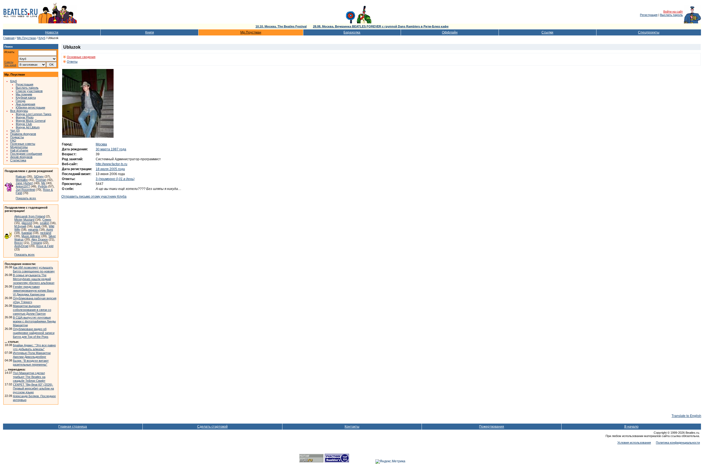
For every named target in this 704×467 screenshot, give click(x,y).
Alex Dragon (39, 239)
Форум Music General (30, 120)
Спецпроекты (648, 32)
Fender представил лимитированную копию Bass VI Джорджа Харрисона (33, 290)
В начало (631, 427)
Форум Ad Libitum (28, 127)
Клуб (41, 38)
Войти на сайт (673, 11)
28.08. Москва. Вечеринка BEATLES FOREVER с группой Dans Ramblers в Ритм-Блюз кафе (381, 26)
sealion (44, 223)
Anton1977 (23, 186)
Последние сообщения (26, 153)
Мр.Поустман (250, 32)
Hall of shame (19, 150)
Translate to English (686, 416)
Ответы (72, 61)
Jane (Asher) (24, 183)
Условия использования (634, 442)
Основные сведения (81, 57)
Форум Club (24, 124)
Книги (149, 32)
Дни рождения (25, 104)
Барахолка (351, 32)
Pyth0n (42, 186)
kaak (37, 226)
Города (20, 101)
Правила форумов (23, 134)
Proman (41, 179)
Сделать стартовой (212, 427)
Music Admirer (30, 236)
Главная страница (72, 427)
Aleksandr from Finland (29, 216)
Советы (8, 62)
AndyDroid (21, 246)
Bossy (18, 242)
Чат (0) (15, 130)
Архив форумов (21, 157)
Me (43, 183)
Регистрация (649, 14)
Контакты (352, 427)
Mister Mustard (24, 219)
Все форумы (19, 110)
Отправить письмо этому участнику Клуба (94, 196)
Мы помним (24, 94)
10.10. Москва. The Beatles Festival (281, 26)
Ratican (21, 176)
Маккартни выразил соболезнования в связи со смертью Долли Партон (32, 309)
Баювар (26, 232)
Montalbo (22, 179)
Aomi (49, 229)
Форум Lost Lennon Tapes (33, 114)
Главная (9, 38)
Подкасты (17, 137)
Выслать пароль (671, 14)
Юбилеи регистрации (30, 107)
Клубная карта (26, 97)
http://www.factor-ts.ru (111, 164)
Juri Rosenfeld (25, 189)
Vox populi (10, 65)
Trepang (36, 242)
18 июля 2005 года (110, 169)
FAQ (13, 140)
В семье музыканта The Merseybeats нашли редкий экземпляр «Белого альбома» (33, 278)
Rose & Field (44, 246)
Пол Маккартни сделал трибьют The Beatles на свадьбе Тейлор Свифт (29, 376)
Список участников (29, 91)
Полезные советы (22, 143)
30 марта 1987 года (111, 149)
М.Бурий (20, 226)
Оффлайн (450, 32)
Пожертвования (491, 427)
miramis (33, 229)
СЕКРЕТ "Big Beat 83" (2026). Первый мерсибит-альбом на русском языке (33, 388)
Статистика (18, 160)
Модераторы (19, 147)
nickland (45, 232)
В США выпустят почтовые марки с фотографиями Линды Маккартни (34, 321)
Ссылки (547, 32)
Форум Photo (25, 117)
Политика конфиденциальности (678, 442)
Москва (101, 144)
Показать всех (26, 198)
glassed (26, 223)
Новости (51, 32)
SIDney (39, 176)
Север (46, 219)
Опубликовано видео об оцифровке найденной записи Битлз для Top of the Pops (33, 332)
